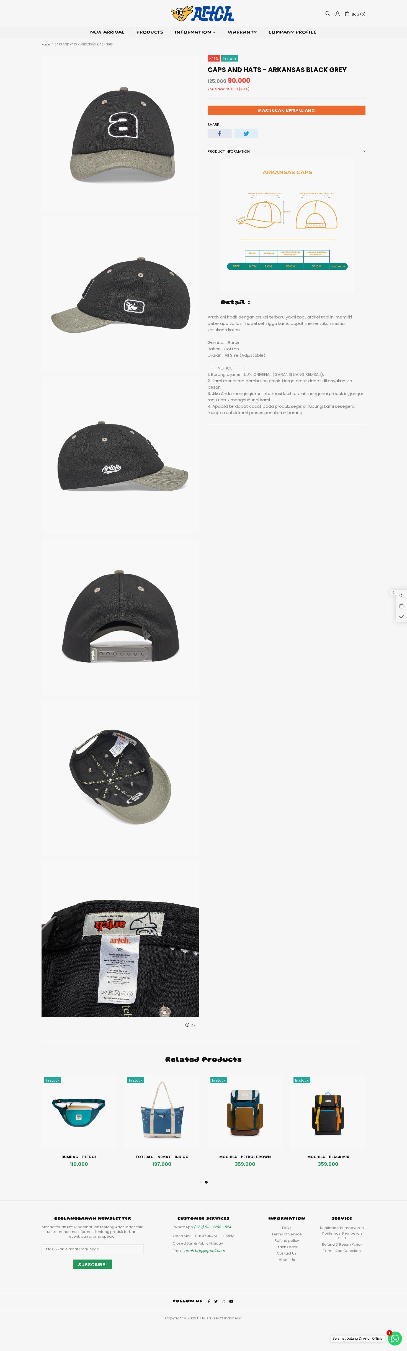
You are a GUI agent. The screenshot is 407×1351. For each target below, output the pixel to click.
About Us (287, 1259)
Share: (214, 124)
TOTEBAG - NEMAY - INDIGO (162, 1156)
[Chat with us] (394, 1338)
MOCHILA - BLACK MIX (328, 1156)
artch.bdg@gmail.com (204, 1250)
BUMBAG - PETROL (79, 1156)
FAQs (286, 1227)
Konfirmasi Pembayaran (342, 1227)
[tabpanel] (245, 1126)
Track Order (287, 1247)
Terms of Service (287, 1234)
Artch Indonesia (203, 14)
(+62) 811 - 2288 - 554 (212, 1227)
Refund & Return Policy (342, 1244)
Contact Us (287, 1253)
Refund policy (287, 1240)
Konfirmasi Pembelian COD (342, 1235)
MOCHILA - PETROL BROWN (245, 1156)
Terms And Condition (342, 1250)
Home (46, 44)
